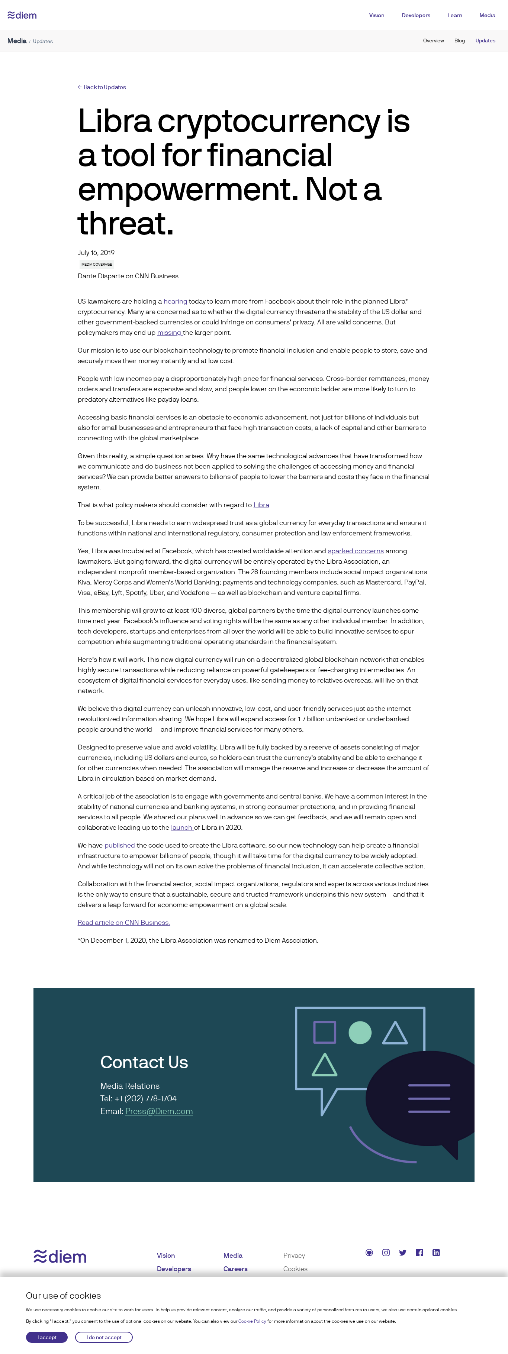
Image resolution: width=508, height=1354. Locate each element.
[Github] (370, 1254)
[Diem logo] (21, 15)
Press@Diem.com (159, 1111)
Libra (261, 505)
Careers (236, 1269)
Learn (455, 15)
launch (182, 827)
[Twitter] (403, 1254)
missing (170, 332)
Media (488, 15)
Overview (433, 40)
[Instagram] (387, 1254)
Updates (485, 40)
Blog (459, 40)
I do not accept (104, 1337)
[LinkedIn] (437, 1254)
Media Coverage (96, 264)
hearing (175, 301)
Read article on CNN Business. (124, 922)
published (120, 845)
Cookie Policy (252, 1321)
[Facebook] (420, 1254)
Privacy (294, 1255)
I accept (47, 1337)
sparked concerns (356, 551)
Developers (416, 15)
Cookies (295, 1269)
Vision (377, 15)
